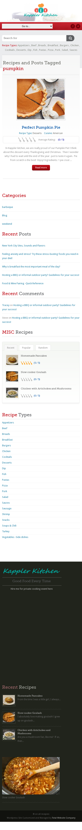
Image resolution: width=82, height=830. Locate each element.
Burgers (64, 45)
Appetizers (24, 45)
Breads (42, 45)
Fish (35, 49)
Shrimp (6, 514)
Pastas (42, 49)
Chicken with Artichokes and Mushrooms (46, 388)
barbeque (7, 207)
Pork (57, 49)
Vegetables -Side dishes (15, 537)
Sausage (6, 508)
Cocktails (10, 49)
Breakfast (53, 45)
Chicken (74, 45)
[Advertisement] (41, 636)
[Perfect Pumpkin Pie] (40, 99)
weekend (7, 223)
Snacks (6, 519)
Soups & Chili (9, 525)
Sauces (73, 49)
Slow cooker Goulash (33, 372)
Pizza (50, 49)
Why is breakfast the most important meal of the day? (31, 266)
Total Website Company (63, 818)
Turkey (5, 531)
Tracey (5, 305)
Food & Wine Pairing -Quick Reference (22, 283)
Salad (65, 49)
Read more (41, 167)
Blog (4, 215)
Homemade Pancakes (34, 355)
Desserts (21, 49)
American (58, 133)
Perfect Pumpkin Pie (41, 127)
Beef (33, 45)
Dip (29, 49)
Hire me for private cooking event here (32, 588)
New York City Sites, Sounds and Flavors (23, 245)
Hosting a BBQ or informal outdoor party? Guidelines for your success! (40, 275)
